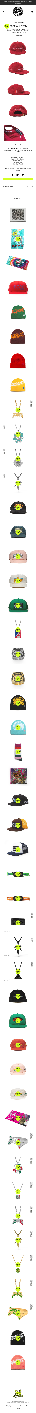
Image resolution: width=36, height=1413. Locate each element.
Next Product (27, 187)
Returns (15, 1406)
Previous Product (8, 186)
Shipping (8, 1406)
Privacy (28, 1406)
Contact (18, 1408)
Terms (22, 1406)
